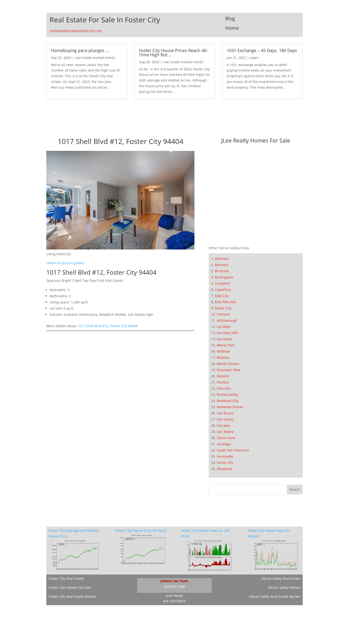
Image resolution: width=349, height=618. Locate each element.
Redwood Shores (230, 407)
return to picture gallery (65, 263)
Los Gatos (224, 339)
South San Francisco (233, 450)
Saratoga (224, 444)
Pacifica (223, 382)
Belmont (221, 265)
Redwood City (227, 400)
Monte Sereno (228, 363)
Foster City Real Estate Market (72, 596)
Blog (230, 18)
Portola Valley (227, 394)
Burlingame (224, 277)
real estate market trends (95, 57)
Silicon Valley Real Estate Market (274, 596)
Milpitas (223, 357)
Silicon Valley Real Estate (280, 578)
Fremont (223, 314)
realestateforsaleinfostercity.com (76, 31)
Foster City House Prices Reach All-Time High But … (173, 52)
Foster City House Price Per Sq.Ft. (141, 530)
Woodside (224, 468)
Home (232, 28)
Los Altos (224, 326)
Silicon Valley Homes (284, 587)
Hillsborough (227, 320)
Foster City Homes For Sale (70, 587)
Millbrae (223, 351)
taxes (254, 57)
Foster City (223, 308)
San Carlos (225, 419)
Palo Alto (224, 388)
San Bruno (225, 413)
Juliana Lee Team (174, 581)
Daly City (222, 295)
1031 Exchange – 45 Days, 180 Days (262, 50)
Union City (225, 462)
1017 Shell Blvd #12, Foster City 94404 (107, 326)
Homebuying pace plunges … (80, 50)
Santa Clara (226, 438)
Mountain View (229, 370)
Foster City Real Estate (66, 578)
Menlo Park (226, 345)
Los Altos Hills (228, 333)
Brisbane (222, 271)
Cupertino (223, 289)
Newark (223, 376)
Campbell (222, 283)
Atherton (222, 258)
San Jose (223, 425)
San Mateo (225, 431)
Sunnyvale (225, 456)
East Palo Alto (225, 302)
